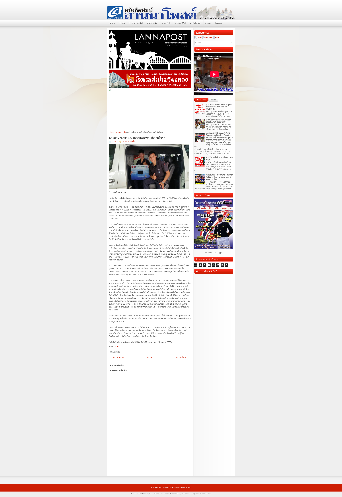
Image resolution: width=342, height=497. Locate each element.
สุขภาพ (208, 23)
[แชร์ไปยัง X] (116, 351)
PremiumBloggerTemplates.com (182, 494)
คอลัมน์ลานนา (195, 23)
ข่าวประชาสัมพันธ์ (136, 23)
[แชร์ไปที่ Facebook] (119, 351)
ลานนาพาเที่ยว (152, 23)
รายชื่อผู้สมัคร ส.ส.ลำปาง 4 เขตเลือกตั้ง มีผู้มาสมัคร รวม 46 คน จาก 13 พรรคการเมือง (219, 177)
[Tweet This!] (117, 346)
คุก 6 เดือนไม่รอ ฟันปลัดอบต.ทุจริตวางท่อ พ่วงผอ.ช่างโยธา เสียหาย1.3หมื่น (219, 107)
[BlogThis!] (114, 351)
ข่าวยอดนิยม (201, 100)
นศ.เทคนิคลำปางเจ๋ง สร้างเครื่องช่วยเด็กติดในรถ (137, 137)
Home (112, 132)
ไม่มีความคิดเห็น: (129, 142)
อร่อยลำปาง (166, 23)
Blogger (219, 253)
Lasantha (166, 494)
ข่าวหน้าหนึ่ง (121, 132)
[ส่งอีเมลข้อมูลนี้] (111, 351)
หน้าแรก (112, 23)
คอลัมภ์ (213, 100)
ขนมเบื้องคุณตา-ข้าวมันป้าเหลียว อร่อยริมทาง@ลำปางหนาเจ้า (218, 121)
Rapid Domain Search (203, 494)
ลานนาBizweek (180, 23)
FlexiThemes (143, 494)
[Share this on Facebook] (115, 346)
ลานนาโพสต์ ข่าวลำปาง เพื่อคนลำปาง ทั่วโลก (174, 488)
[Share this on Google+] (121, 346)
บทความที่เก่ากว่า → (182, 358)
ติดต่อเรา (218, 23)
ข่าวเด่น (122, 23)
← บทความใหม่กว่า (117, 358)
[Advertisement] (150, 110)
